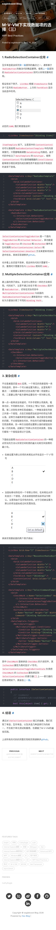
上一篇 (46, 68)
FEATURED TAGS (10, 837)
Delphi (6, 843)
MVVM (28, 13)
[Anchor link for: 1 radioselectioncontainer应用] (47, 57)
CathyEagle (23, 843)
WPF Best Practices (26, 18)
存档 (14, 843)
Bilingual (33, 847)
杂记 (5, 864)
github (31, 254)
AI (26, 856)
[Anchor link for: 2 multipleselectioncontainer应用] (51, 274)
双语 (24, 847)
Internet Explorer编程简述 (13, 851)
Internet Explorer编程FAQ (13, 860)
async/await (8, 869)
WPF (40, 18)
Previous (14, 754)
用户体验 (33, 856)
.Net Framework (36, 864)
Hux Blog (26, 916)
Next (42, 752)
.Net (47, 18)
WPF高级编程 (40, 13)
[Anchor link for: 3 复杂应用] (18, 376)
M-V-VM (19, 13)
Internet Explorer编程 (11, 847)
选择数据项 (8, 13)
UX (27, 860)
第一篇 (22, 65)
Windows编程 (16, 856)
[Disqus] (28, 799)
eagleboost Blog (12, 3)
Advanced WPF (9, 18)
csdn (34, 843)
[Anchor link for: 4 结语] (12, 713)
